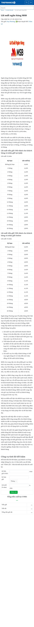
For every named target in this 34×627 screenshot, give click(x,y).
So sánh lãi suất (9, 10)
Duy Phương (11, 21)
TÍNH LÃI (14, 492)
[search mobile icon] (27, 2)
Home (2, 10)
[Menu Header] (31, 2)
